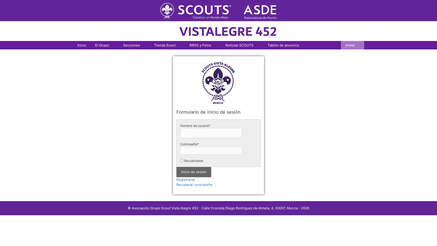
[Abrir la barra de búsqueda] (334, 45)
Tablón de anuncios (283, 45)
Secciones (131, 45)
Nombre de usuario (195, 126)
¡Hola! (350, 45)
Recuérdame (193, 161)
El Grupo (102, 45)
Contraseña (189, 144)
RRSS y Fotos (200, 45)
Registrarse (185, 179)
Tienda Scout (164, 45)
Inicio (81, 45)
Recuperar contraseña (194, 184)
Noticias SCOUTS (239, 45)
